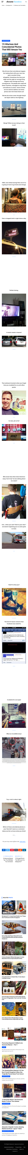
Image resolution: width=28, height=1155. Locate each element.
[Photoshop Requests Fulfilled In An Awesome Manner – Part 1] (14, 1034)
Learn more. (23, 841)
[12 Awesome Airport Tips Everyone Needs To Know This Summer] (14, 1090)
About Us (21, 1149)
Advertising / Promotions (12, 1149)
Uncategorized (9, 5)
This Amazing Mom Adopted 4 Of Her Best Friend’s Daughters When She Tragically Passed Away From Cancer (13, 1072)
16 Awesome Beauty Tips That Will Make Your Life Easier (8, 860)
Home (3, 5)
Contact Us (15, 1151)
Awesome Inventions (9, 1147)
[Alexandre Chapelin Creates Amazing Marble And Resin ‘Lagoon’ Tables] (14, 1118)
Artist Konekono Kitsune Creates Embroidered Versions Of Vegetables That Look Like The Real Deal (14, 998)
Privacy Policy (18, 1147)
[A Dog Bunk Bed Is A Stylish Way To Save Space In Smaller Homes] (14, 968)
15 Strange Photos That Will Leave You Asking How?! (20, 860)
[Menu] (2, 1)
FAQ (24, 1147)
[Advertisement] (14, 23)
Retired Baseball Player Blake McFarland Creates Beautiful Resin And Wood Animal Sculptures (12, 937)
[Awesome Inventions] (14, 1)
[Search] (26, 1)
